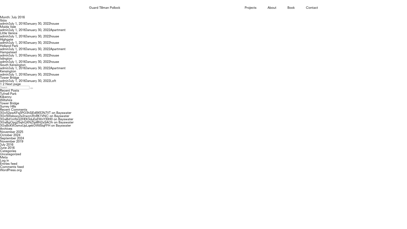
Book (291, 8)
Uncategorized (10, 154)
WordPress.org (11, 170)
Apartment (58, 30)
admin (4, 23)
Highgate (6, 39)
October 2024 (10, 135)
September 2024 (12, 138)
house (54, 23)
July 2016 (6, 144)
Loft (53, 81)
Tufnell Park (8, 94)
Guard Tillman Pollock (104, 8)
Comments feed (12, 167)
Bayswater (63, 113)
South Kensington (13, 65)
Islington (6, 58)
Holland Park (9, 46)
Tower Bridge (9, 78)
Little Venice (8, 33)
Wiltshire (6, 100)
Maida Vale (8, 27)
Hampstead (8, 52)
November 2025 (11, 132)
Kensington (8, 71)
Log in (4, 160)
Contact (312, 8)
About (272, 8)
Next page (13, 84)
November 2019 (11, 141)
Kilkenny (6, 97)
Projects (250, 8)
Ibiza (3, 20)
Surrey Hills (8, 106)
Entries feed (8, 164)
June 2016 (7, 148)
